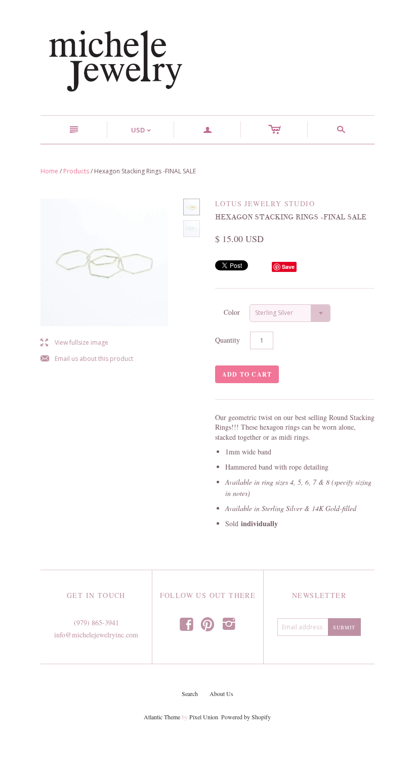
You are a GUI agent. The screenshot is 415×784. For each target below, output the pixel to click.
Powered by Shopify (245, 717)
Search (190, 693)
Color (232, 312)
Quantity (227, 340)
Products (76, 171)
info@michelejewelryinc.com (96, 634)
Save (288, 266)
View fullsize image (74, 343)
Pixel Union (203, 717)
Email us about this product (86, 359)
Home (49, 171)
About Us (221, 693)
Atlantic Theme (162, 717)
